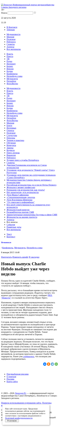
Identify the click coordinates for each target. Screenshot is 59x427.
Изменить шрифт (20, 257)
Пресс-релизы (13, 153)
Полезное (11, 39)
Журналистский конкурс (18, 210)
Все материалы (14, 49)
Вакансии (11, 155)
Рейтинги (11, 42)
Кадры (10, 71)
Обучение (11, 143)
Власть (10, 54)
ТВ (8, 59)
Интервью (11, 128)
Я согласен (12, 421)
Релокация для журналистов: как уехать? (26, 190)
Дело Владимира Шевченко (19, 200)
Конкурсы (11, 145)
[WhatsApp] (56, 364)
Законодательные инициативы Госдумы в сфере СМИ (32, 215)
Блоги (9, 125)
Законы (10, 148)
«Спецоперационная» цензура (21, 197)
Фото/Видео (12, 83)
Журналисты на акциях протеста (22, 217)
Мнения (10, 37)
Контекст (11, 237)
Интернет (11, 64)
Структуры (12, 135)
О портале (11, 376)
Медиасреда (12, 78)
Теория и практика (15, 140)
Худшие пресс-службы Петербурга (23, 160)
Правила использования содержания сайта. (21, 403)
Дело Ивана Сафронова (18, 195)
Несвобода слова (14, 76)
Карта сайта (12, 381)
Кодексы (11, 150)
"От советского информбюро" (21, 202)
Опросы (10, 130)
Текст (9, 234)
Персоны (11, 138)
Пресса (10, 56)
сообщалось (28, 356)
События (11, 224)
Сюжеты (11, 44)
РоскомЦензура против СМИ (20, 212)
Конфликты (12, 74)
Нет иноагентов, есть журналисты (23, 192)
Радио (9, 61)
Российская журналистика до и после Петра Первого (31, 185)
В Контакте (12, 27)
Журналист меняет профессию (21, 187)
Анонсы (10, 47)
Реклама (10, 379)
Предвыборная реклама (18, 374)
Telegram (11, 29)
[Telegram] (52, 364)
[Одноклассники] (48, 364)
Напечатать (6, 257)
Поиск (4, 13)
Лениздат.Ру (20, 393)
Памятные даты (14, 227)
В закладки (34, 257)
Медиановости (13, 34)
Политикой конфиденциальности (19, 418)
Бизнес (10, 66)
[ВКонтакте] (44, 364)
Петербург (11, 81)
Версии (10, 69)
